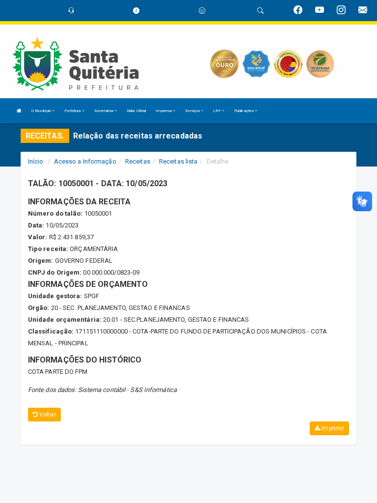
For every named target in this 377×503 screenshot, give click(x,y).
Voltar (47, 414)
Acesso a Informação (85, 161)
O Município (41, 111)
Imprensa (164, 111)
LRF (217, 111)
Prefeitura (72, 111)
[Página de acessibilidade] (202, 10)
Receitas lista (178, 161)
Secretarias (104, 111)
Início (36, 161)
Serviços (193, 111)
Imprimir (332, 428)
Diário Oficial (136, 111)
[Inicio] (19, 110)
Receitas (137, 161)
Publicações (244, 111)
